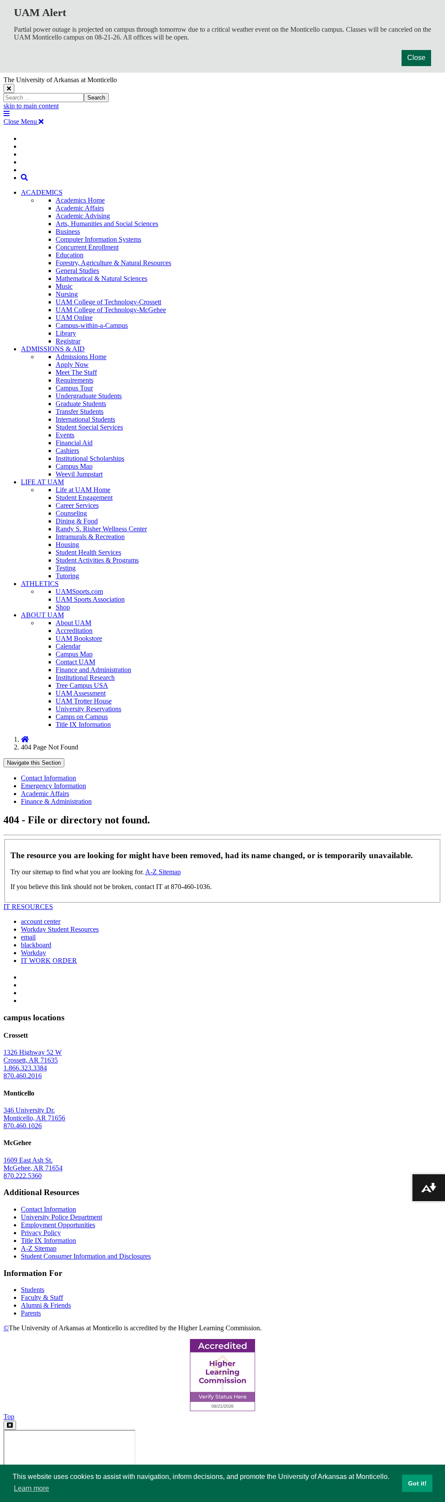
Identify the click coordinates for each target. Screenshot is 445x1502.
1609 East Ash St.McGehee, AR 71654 (33, 1164)
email (28, 937)
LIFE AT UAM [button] (42, 482)
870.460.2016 (22, 1075)
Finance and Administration (93, 669)
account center (40, 921)
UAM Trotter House (84, 701)
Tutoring (67, 575)
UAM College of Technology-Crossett (108, 302)
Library (66, 333)
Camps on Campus (82, 716)
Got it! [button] (417, 1483)
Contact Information (48, 778)
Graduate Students (81, 403)
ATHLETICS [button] (40, 583)
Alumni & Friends (46, 1305)
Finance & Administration (56, 801)
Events (65, 435)
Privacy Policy (41, 1232)
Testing (66, 568)
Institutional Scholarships (90, 458)
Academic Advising (83, 216)
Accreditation (74, 630)
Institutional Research (85, 677)
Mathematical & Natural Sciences (101, 278)
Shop (63, 607)
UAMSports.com (79, 591)
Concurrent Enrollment (87, 247)
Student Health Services (88, 552)
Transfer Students (79, 411)
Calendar (68, 646)
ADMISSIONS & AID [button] (53, 349)
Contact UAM (75, 662)
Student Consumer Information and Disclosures (86, 1256)
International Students (85, 419)
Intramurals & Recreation (90, 536)
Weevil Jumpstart (79, 474)
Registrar (68, 341)
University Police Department (61, 1217)
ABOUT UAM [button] (42, 615)
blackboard (36, 945)
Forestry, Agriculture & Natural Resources (113, 262)
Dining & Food (77, 521)
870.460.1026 (22, 1125)
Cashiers (67, 450)
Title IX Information (83, 724)
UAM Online (74, 317)
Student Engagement (84, 497)
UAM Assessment (81, 693)
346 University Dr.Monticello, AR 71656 (34, 1114)
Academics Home (80, 200)
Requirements (74, 380)
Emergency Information (53, 785)
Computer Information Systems (98, 239)
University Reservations (88, 709)
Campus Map (74, 466)
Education (69, 255)
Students (32, 1289)
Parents (31, 1313)
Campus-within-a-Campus (92, 325)
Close (416, 57)
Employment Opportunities (58, 1225)
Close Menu (21, 121)
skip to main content (31, 106)
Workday (33, 952)
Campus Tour (74, 388)
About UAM (73, 622)
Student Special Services (89, 427)
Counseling (71, 513)
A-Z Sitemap (163, 872)
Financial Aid (74, 442)
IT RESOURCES (28, 906)
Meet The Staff (76, 372)
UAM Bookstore (79, 638)
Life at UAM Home (83, 489)
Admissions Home (81, 356)
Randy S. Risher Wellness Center (101, 529)
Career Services (77, 505)
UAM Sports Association (90, 599)
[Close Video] (9, 1425)
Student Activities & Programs (97, 560)
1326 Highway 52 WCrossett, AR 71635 (32, 1056)
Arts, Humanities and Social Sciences (107, 223)
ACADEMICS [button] (42, 192)
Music (64, 286)
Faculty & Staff (42, 1297)
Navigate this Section (34, 762)
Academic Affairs (80, 208)
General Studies (77, 270)
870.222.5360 (22, 1175)
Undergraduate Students (89, 396)
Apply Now (72, 364)
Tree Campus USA (82, 685)
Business (68, 231)
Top (8, 1416)
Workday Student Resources (60, 929)
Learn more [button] (31, 1488)
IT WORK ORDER (49, 960)
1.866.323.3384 (25, 1068)
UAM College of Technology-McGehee (111, 309)
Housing (67, 544)
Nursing (67, 294)
